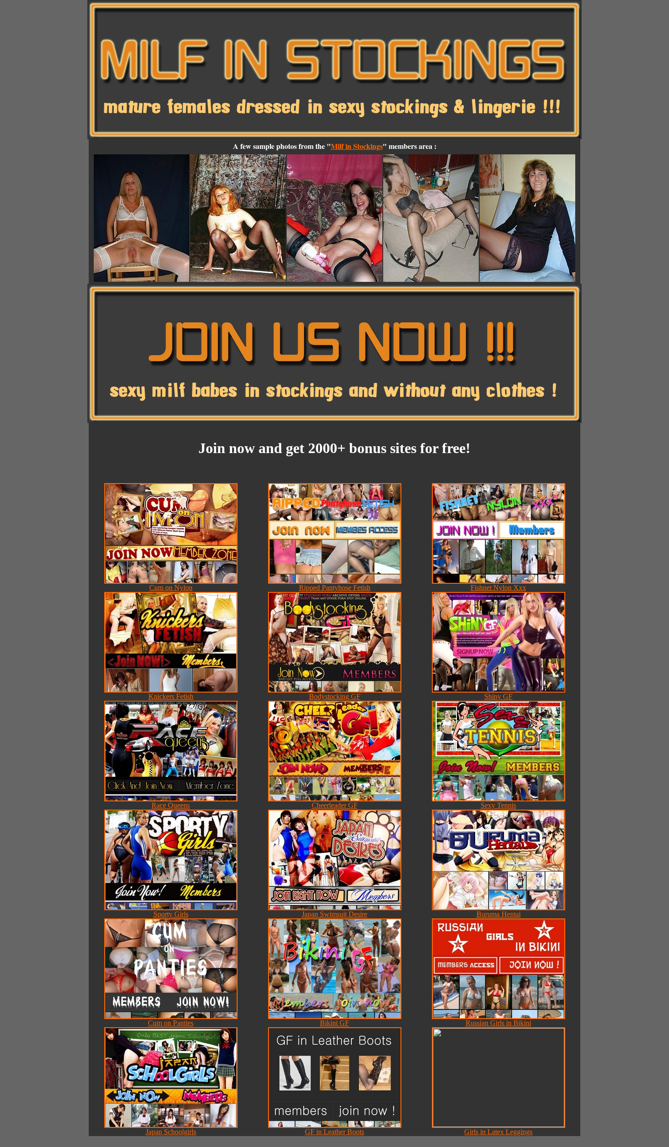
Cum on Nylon (171, 587)
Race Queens (171, 805)
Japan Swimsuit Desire (334, 914)
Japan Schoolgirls (171, 1132)
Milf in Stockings (357, 146)
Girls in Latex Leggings (498, 1132)
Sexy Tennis (498, 805)
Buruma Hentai (498, 914)
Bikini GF (334, 1023)
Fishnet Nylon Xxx (498, 587)
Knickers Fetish (170, 696)
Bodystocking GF (334, 696)
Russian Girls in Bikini (498, 1023)
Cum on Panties (170, 1023)
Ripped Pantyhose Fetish (334, 587)
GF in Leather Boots (334, 1132)
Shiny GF (498, 696)
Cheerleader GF (335, 805)
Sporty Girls (170, 914)
